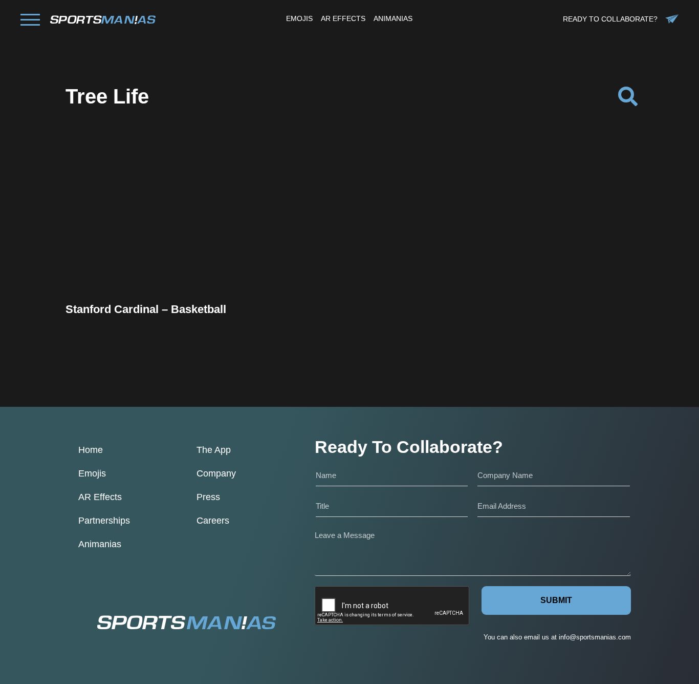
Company (216, 473)
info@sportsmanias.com (595, 637)
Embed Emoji (151, 277)
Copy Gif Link (156, 251)
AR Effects (100, 497)
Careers (212, 520)
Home (90, 450)
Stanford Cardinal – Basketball (145, 309)
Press (208, 497)
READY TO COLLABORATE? (610, 19)
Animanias (99, 544)
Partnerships (104, 520)
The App (213, 450)
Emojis (92, 473)
